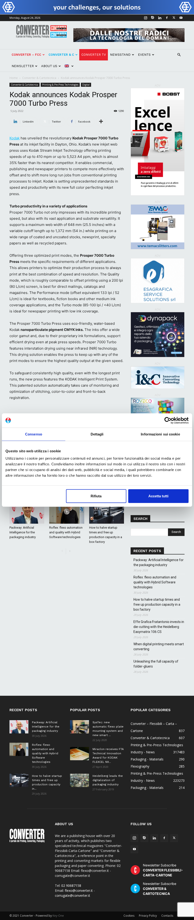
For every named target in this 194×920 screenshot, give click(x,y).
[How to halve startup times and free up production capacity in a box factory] (106, 511)
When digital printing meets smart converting (158, 646)
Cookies (128, 916)
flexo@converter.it (79, 890)
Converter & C (61, 54)
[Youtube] (181, 17)
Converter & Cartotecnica (39, 78)
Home (13, 78)
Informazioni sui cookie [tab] (160, 434)
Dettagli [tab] (97, 434)
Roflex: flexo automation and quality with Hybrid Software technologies (66, 532)
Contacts (167, 916)
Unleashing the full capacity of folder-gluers (155, 663)
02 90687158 (71, 885)
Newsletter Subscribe (163, 870)
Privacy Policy (148, 916)
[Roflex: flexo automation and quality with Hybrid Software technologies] (66, 511)
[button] (179, 55)
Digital (86, 84)
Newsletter (23, 66)
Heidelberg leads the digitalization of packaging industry (108, 780)
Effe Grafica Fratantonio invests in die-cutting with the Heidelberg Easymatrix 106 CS (158, 627)
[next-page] (70, 551)
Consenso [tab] (33, 434)
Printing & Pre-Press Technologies (60, 84)
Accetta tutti (158, 496)
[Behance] (152, 17)
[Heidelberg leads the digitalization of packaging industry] (79, 780)
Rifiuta (96, 496)
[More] (101, 121)
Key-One (58, 916)
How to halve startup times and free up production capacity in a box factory (156, 604)
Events (144, 54)
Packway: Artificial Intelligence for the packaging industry (22, 532)
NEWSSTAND (120, 54)
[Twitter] (173, 17)
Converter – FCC (26, 54)
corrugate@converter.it (72, 895)
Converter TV (93, 54)
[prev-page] (62, 551)
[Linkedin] (159, 17)
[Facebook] (166, 17)
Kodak (14, 138)
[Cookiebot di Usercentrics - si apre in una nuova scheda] (168, 420)
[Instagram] (145, 17)
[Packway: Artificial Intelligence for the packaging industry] (26, 511)
